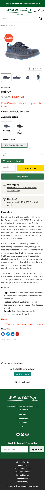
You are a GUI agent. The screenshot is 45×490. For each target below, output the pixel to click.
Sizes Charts (23, 419)
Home (4, 26)
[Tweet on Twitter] (8, 334)
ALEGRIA (5, 87)
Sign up (35, 449)
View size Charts (12, 161)
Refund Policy (22, 478)
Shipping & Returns (22, 472)
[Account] (39, 10)
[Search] (40, 18)
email (9, 205)
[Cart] (42, 10)
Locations (22, 423)
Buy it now (22, 176)
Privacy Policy (22, 482)
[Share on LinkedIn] (12, 334)
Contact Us (22, 465)
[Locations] (35, 10)
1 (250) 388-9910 (27, 202)
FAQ (22, 427)
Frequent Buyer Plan (22, 468)
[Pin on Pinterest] (17, 334)
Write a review (22, 374)
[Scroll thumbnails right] (42, 77)
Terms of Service (22, 475)
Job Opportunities (23, 462)
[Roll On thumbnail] (6, 78)
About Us (22, 415)
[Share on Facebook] (3, 334)
